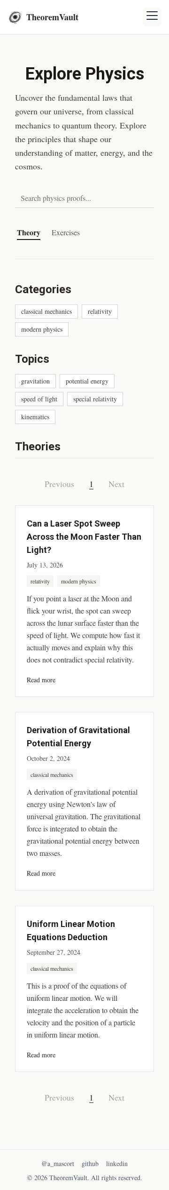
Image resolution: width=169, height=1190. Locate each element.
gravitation (35, 380)
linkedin (117, 1163)
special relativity (95, 398)
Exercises (66, 232)
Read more (41, 679)
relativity (100, 311)
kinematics (35, 416)
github (90, 1163)
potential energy (87, 380)
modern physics (41, 329)
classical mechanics (46, 311)
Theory (28, 232)
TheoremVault (52, 17)
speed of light (39, 398)
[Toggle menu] (152, 17)
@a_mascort (57, 1163)
